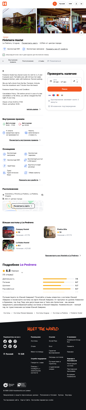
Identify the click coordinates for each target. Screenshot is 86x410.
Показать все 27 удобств (57, 49)
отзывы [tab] (41, 61)
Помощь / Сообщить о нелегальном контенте (36, 370)
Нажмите (70, 346)
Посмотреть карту (30, 43)
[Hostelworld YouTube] (5, 346)
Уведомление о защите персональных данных (20, 395)
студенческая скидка (54, 368)
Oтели (33, 346)
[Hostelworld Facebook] (5, 341)
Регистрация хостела (72, 365)
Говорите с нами (37, 362)
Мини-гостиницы (37, 352)
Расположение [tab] (27, 61)
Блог (50, 346)
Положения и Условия (48, 395)
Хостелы (34, 341)
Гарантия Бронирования (54, 352)
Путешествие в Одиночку (55, 362)
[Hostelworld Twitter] (10, 341)
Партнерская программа (72, 370)
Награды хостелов (56, 357)
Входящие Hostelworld (71, 375)
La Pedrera (7, 43)
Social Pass (53, 341)
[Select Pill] (55, 4)
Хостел (5, 37)
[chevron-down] (22, 272)
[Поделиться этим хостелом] (81, 33)
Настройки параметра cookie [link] (42, 400)
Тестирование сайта (11, 400)
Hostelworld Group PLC (73, 341)
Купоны (61, 395)
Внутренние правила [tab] (12, 61)
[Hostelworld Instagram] (15, 341)
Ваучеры (68, 395)
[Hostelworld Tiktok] (15, 346)
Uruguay (16, 43)
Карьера (70, 352)
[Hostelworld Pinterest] (10, 346)
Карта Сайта (25, 400)
